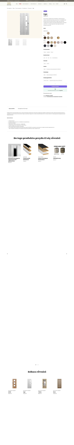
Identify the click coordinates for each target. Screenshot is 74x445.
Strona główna (9, 8)
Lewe (45, 63)
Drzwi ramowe (40, 390)
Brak (44, 69)
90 (50, 57)
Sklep (17, 3)
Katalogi (50, 3)
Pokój (45, 52)
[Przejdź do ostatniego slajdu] (7, 253)
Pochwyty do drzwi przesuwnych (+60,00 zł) (53, 69)
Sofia (9, 392)
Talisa (39, 392)
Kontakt (57, 3)
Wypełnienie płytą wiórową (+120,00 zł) (56, 80)
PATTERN (51, 95)
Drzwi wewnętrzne (18, 8)
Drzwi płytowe (25, 8)
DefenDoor (47, 95)
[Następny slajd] (66, 253)
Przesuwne (29, 8)
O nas (54, 3)
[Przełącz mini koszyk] (64, 3)
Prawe (48, 63)
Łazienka (48, 52)
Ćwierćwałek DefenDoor (26, 159)
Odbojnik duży (57, 158)
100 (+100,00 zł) (55, 57)
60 (44, 57)
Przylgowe (14, 390)
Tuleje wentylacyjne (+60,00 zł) (51, 74)
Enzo (54, 392)
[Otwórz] (66, 4)
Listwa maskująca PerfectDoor (43, 159)
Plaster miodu (46, 80)
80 (48, 57)
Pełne (52, 52)
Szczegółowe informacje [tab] (22, 108)
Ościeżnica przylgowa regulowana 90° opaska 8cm (14, 160)
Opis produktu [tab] (12, 108)
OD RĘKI (20, 3)
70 (46, 57)
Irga (24, 392)
